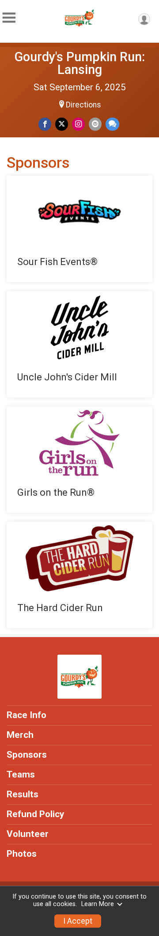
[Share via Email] (95, 124)
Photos (22, 853)
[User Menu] (144, 19)
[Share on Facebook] (44, 124)
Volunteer (28, 834)
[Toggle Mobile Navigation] (9, 18)
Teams (21, 774)
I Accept (77, 921)
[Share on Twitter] (61, 124)
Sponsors (27, 754)
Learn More (97, 904)
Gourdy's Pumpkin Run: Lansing (80, 63)
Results (22, 794)
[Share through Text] (112, 124)
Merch (20, 735)
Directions (83, 104)
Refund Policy (35, 814)
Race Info (26, 715)
